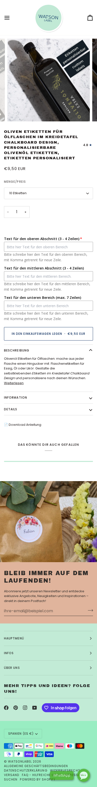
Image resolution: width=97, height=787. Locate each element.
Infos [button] (9, 653)
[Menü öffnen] (11, 17)
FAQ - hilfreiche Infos (42, 775)
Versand (11, 775)
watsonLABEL (20, 761)
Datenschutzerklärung (26, 770)
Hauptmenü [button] (14, 638)
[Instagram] (25, 707)
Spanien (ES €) (21, 733)
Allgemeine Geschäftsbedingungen (36, 766)
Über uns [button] (12, 668)
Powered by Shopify (37, 779)
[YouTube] (34, 707)
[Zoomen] (16, 112)
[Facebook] (6, 707)
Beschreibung (16, 350)
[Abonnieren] (89, 610)
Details (10, 409)
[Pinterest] (15, 707)
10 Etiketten (18, 193)
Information (15, 397)
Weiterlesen (14, 383)
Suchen (10, 779)
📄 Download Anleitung (22, 424)
